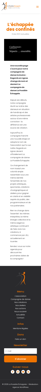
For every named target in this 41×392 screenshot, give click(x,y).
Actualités (25, 34)
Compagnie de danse (20, 299)
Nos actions (20, 308)
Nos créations (20, 302)
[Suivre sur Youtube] (23, 372)
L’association (20, 296)
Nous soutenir (20, 311)
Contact (20, 317)
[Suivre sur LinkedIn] (28, 372)
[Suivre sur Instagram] (18, 372)
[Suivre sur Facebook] (12, 372)
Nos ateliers (20, 305)
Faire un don (20, 339)
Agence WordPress (20, 387)
